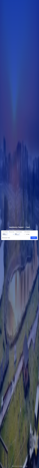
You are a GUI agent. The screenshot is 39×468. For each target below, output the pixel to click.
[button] (29, 1)
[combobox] (8, 234)
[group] (7, 234)
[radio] (5, 232)
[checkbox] (27, 232)
